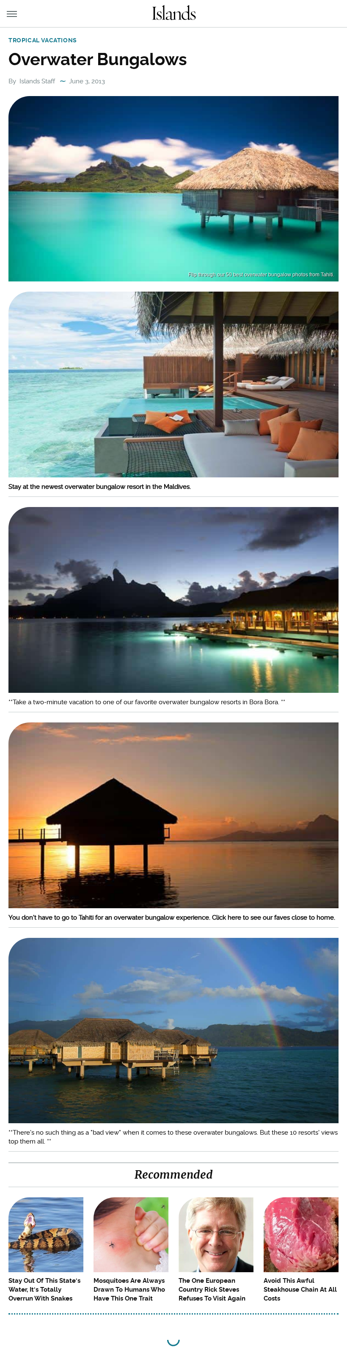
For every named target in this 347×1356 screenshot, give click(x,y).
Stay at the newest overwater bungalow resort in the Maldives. (99, 487)
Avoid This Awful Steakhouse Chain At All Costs (300, 1289)
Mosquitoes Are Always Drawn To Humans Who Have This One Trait (129, 1289)
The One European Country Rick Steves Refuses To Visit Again (212, 1289)
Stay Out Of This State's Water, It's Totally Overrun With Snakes (44, 1289)
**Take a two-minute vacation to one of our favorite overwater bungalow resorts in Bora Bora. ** (146, 702)
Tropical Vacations (42, 40)
